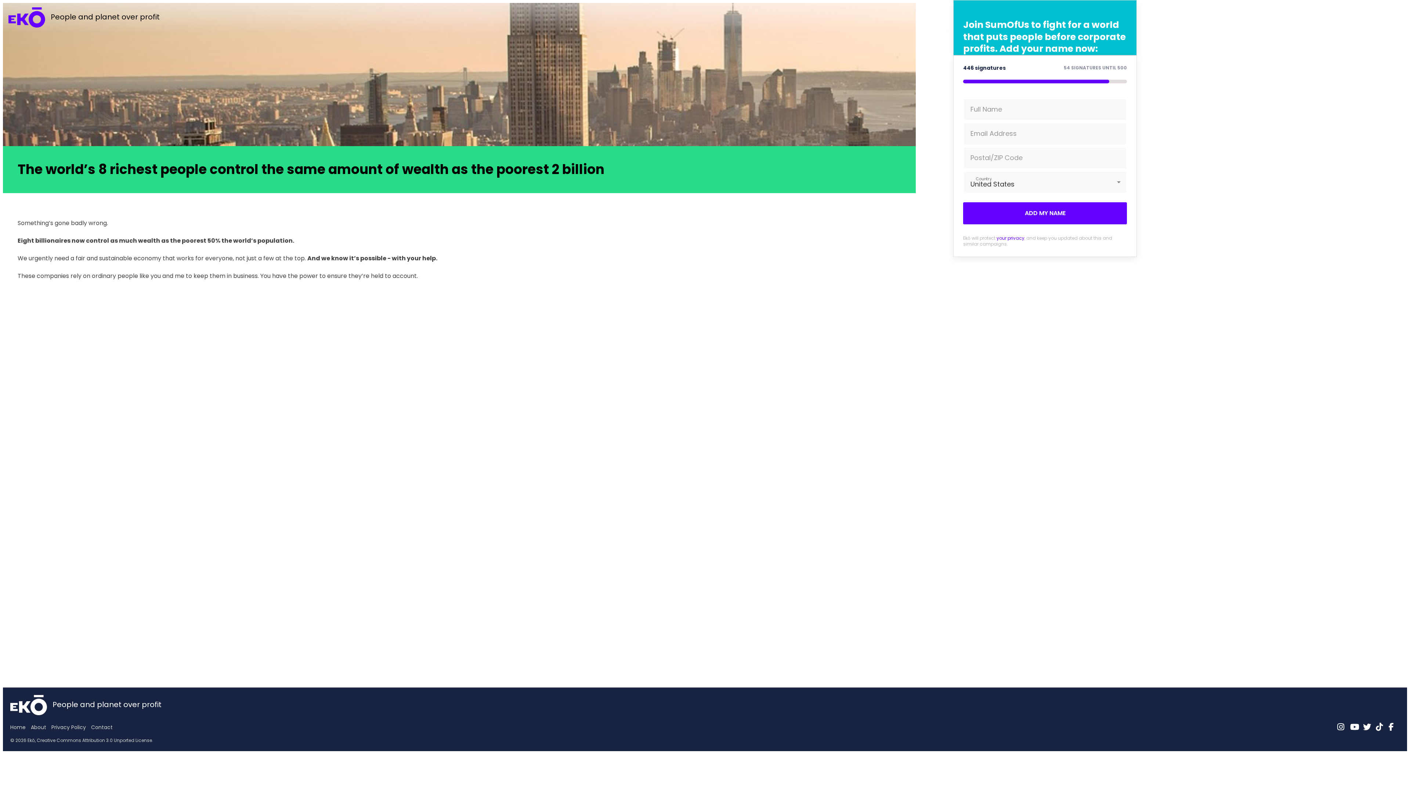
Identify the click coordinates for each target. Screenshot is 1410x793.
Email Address (993, 133)
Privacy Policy (68, 727)
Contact (102, 727)
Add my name (1045, 213)
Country (984, 178)
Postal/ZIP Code (996, 157)
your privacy (1010, 238)
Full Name (986, 109)
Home (18, 727)
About (38, 727)
